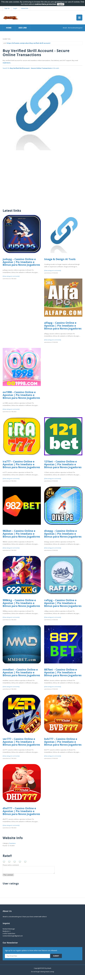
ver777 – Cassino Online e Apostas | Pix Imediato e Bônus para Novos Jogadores (21, 741)
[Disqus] (42, 178)
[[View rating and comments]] (11, 276)
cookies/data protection (45, 4)
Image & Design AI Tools (59, 259)
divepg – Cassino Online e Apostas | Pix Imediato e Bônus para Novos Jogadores (62, 533)
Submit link (24, 8)
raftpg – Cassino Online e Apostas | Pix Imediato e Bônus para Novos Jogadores (62, 603)
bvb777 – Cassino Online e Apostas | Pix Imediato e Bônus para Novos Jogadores (62, 741)
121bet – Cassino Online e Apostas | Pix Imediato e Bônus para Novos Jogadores (62, 464)
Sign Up (7, 8)
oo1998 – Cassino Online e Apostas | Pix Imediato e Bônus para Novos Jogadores (21, 394)
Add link (22, 28)
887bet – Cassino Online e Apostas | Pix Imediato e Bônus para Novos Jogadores (62, 672)
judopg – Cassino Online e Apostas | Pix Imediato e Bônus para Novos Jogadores (21, 262)
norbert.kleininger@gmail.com (13, 936)
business (12, 843)
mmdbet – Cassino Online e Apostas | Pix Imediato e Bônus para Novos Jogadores (21, 672)
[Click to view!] (42, 110)
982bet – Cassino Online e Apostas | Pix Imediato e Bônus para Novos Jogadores (21, 533)
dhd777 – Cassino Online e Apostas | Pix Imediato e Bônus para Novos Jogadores (21, 811)
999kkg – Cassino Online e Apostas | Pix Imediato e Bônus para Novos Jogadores (21, 603)
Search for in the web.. (31, 68)
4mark (49, 968)
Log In (15, 8)
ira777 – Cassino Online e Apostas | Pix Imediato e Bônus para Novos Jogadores (21, 464)
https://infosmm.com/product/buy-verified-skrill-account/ (28, 43)
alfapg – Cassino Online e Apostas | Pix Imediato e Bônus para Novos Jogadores (62, 325)
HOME (8, 28)
